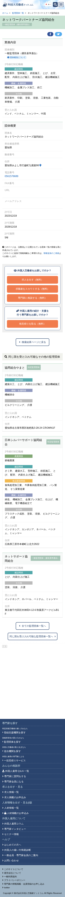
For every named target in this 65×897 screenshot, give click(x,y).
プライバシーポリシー (14, 880)
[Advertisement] (32, 682)
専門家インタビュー (15, 829)
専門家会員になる (14, 781)
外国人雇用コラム (14, 823)
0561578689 (11, 176)
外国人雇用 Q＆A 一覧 (17, 771)
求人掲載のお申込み (15, 797)
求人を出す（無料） (32, 279)
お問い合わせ (11, 860)
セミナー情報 (11, 834)
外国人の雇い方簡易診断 (17, 850)
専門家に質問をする (15, 776)
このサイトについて (13, 869)
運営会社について (12, 873)
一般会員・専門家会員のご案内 (21, 855)
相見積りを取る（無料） (32, 323)
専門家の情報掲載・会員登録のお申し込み (24, 884)
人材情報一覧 (11, 808)
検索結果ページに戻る (34, 342)
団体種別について (17, 57)
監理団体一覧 (18, 13)
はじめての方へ (12, 844)
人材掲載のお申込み (18, 813)
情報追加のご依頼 (51, 253)
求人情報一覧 (11, 792)
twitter (7, 887)
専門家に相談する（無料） (32, 298)
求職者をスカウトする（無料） (32, 289)
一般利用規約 (10, 876)
